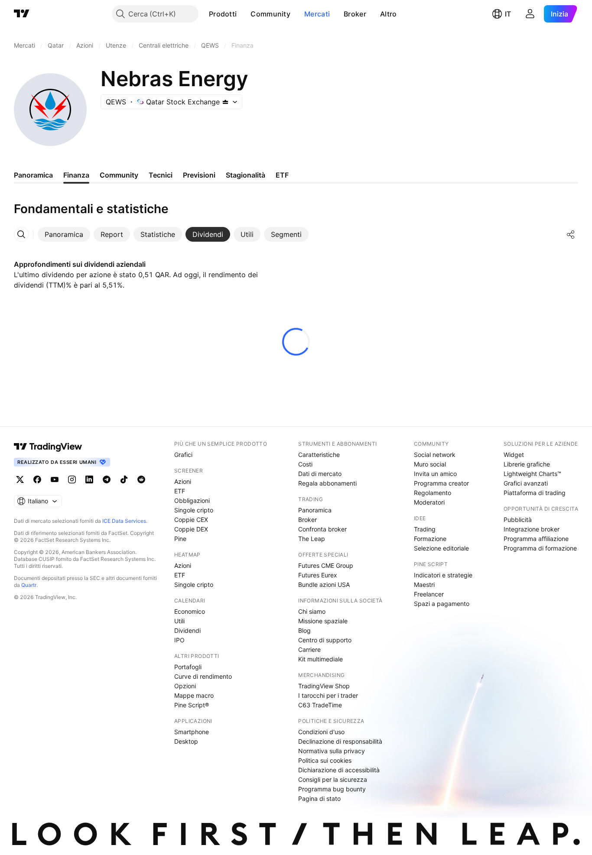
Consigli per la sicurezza (332, 779)
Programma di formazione (540, 548)
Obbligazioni (192, 500)
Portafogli (188, 666)
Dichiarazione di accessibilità (339, 770)
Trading (425, 529)
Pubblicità (518, 519)
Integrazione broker (531, 529)
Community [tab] (119, 175)
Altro (388, 14)
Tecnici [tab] (160, 175)
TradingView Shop (324, 686)
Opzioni (185, 686)
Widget (514, 454)
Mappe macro (194, 695)
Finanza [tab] (76, 175)
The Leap (311, 538)
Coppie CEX (191, 519)
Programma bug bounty (332, 789)
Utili (179, 621)
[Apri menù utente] (530, 14)
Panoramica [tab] (33, 175)
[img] (225, 102)
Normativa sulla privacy (331, 751)
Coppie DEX (191, 529)
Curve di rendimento (203, 676)
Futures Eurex (317, 575)
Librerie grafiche (527, 464)
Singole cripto (193, 510)
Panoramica (315, 510)
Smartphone (191, 731)
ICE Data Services (124, 521)
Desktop (186, 741)
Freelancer (429, 594)
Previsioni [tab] (199, 175)
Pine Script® (191, 705)
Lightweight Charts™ (532, 473)
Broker (355, 14)
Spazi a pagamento (441, 603)
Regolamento (432, 492)
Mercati (317, 14)
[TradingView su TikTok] (124, 479)
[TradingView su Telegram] (107, 479)
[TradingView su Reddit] (141, 479)
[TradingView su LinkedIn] (89, 479)
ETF (179, 491)
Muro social (430, 464)
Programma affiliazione (536, 538)
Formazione (430, 538)
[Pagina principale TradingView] (21, 14)
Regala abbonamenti (327, 483)
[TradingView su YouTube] (55, 479)
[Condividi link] (570, 234)
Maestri (424, 584)
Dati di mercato (320, 473)
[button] (243, 14)
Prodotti (223, 14)
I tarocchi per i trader (328, 695)
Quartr (28, 585)
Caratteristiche (319, 454)
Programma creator (441, 483)
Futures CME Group (325, 565)
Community (270, 14)
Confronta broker (322, 529)
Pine (180, 538)
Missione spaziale (323, 621)
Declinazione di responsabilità (340, 741)
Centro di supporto (324, 640)
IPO (179, 640)
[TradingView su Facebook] (37, 479)
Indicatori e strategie (443, 575)
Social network (434, 454)
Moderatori (429, 502)
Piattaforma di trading (535, 492)
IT (508, 14)
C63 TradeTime (320, 705)
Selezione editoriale (441, 548)
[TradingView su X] (20, 479)
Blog (304, 630)
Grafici (183, 454)
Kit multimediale (320, 659)
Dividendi (187, 630)
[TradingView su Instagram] (72, 479)
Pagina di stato (319, 798)
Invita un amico (435, 473)
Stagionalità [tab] (245, 175)
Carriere (309, 649)
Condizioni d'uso (321, 731)
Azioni (182, 481)
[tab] (64, 234)
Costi (305, 464)
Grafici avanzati (526, 483)
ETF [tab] (282, 175)
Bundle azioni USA (324, 584)
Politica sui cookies (324, 760)
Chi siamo (311, 611)
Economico (189, 611)
